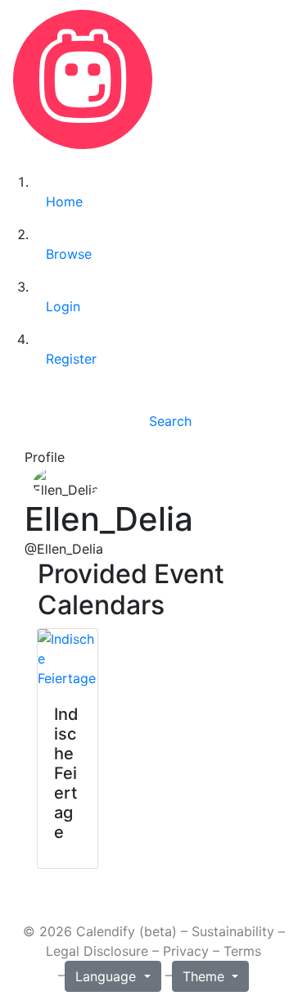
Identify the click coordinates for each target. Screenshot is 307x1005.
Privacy (186, 951)
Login (63, 306)
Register (71, 359)
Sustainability (233, 931)
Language (107, 976)
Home (64, 201)
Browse (69, 254)
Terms (242, 951)
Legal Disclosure (97, 951)
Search (170, 421)
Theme (205, 976)
